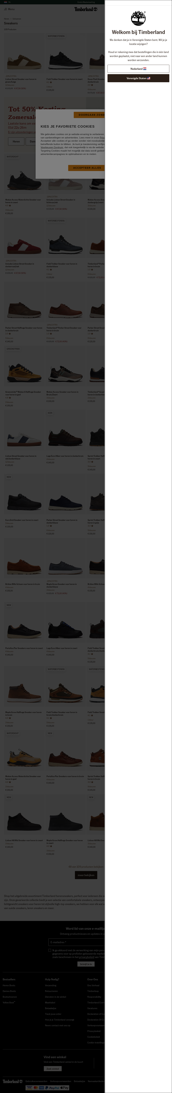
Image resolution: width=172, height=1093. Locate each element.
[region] (87, 144)
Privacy (104, 137)
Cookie (115, 137)
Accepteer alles (87, 167)
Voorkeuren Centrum (52, 147)
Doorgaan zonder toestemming (105, 115)
